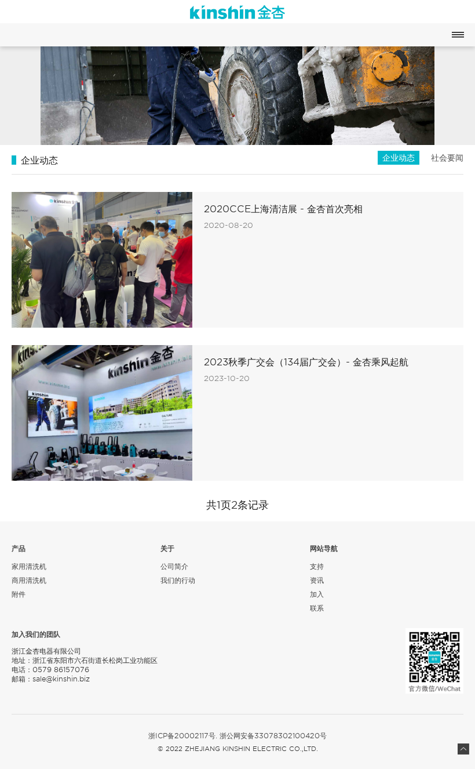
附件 (18, 594)
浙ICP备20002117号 (181, 736)
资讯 (317, 580)
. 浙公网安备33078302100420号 (271, 736)
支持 (317, 566)
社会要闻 (447, 157)
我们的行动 (177, 580)
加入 (317, 594)
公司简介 (174, 566)
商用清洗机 (29, 580)
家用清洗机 (29, 566)
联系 (317, 608)
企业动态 (398, 157)
